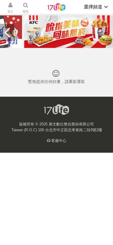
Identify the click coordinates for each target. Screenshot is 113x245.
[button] (7, 32)
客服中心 (58, 140)
